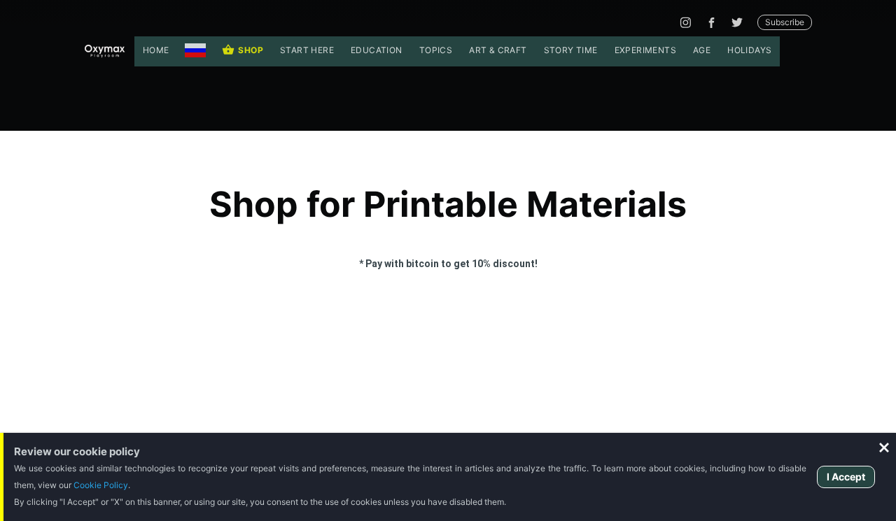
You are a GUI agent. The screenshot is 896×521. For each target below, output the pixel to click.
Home (156, 50)
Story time (571, 50)
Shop (250, 50)
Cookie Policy (101, 485)
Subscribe (784, 22)
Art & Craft (497, 50)
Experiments (645, 50)
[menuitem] (156, 51)
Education (376, 50)
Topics (435, 50)
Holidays (749, 50)
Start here (307, 50)
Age (701, 50)
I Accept (846, 477)
